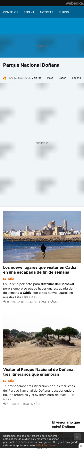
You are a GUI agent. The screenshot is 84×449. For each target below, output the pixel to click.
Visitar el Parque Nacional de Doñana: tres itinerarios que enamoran (39, 372)
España (29, 12)
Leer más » (30, 297)
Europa (64, 12)
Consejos (10, 12)
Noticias (46, 12)
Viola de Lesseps (24, 301)
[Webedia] (75, 3)
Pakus (16, 403)
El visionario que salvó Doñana (66, 424)
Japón (62, 77)
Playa (50, 77)
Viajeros (36, 77)
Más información (46, 445)
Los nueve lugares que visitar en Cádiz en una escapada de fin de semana (39, 270)
